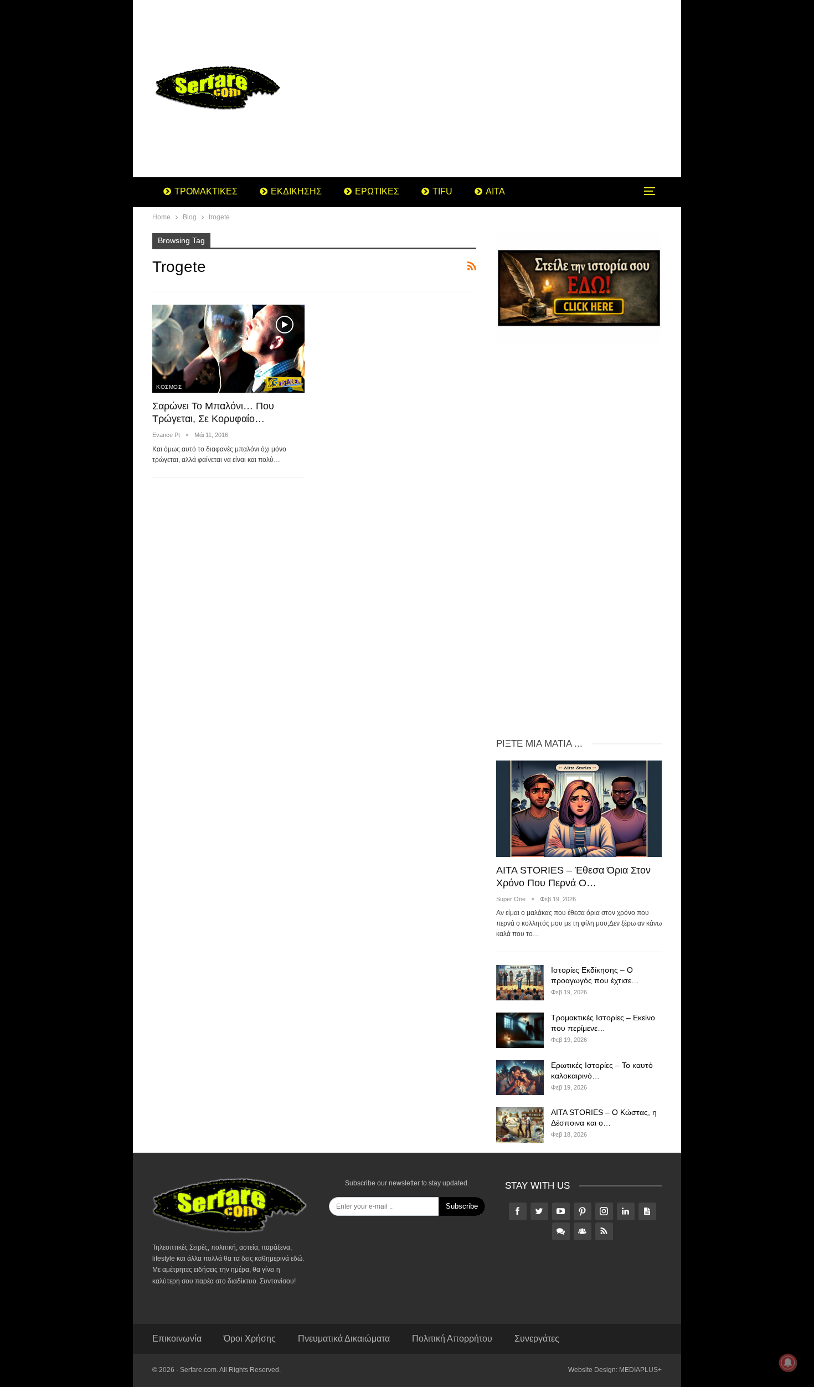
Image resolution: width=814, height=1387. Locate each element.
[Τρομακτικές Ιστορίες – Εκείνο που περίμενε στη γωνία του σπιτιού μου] (520, 1030)
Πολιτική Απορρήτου (452, 1338)
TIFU (442, 191)
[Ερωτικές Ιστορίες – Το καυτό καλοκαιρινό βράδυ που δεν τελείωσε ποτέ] (520, 1078)
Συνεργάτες (536, 1338)
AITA (495, 191)
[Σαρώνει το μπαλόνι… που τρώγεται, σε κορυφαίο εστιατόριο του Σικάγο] (228, 349)
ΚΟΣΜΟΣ (169, 387)
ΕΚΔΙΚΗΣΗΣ (296, 191)
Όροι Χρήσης (250, 1338)
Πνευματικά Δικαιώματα (344, 1338)
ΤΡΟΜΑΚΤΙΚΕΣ (206, 191)
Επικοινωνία (177, 1338)
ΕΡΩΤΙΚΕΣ (377, 191)
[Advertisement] (495, 88)
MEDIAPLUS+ (640, 1370)
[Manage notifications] (788, 1362)
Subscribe (462, 1206)
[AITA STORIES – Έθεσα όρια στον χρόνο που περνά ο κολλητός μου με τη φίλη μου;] (579, 808)
